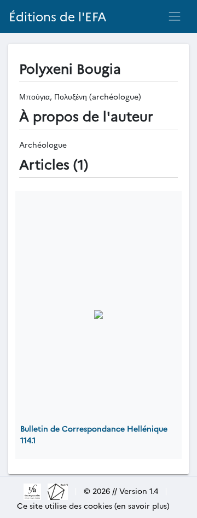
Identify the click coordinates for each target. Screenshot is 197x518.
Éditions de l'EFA (58, 16)
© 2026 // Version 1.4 (121, 490)
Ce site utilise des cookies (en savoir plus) (93, 505)
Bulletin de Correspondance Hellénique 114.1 (93, 434)
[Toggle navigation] (174, 16)
